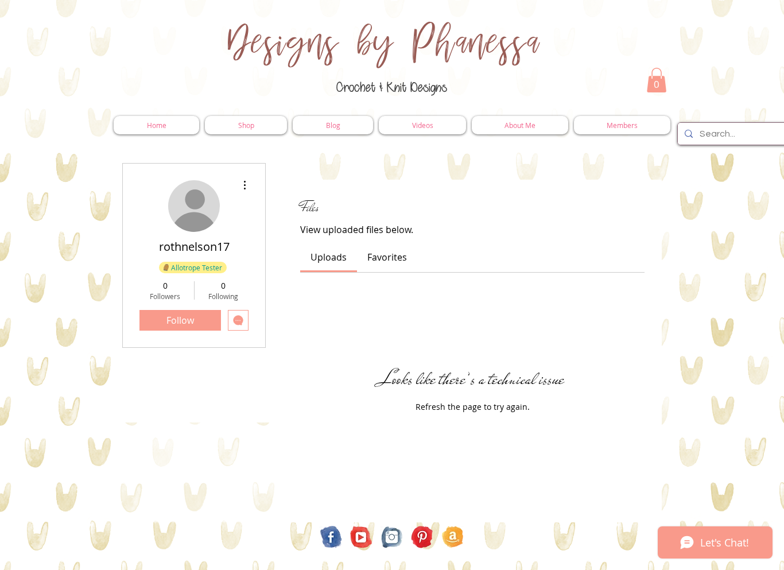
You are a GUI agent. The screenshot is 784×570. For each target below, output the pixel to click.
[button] (656, 80)
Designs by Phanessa (384, 43)
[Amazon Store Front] (452, 537)
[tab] (328, 257)
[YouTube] (361, 537)
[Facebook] (331, 537)
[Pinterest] (422, 537)
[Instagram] (392, 537)
